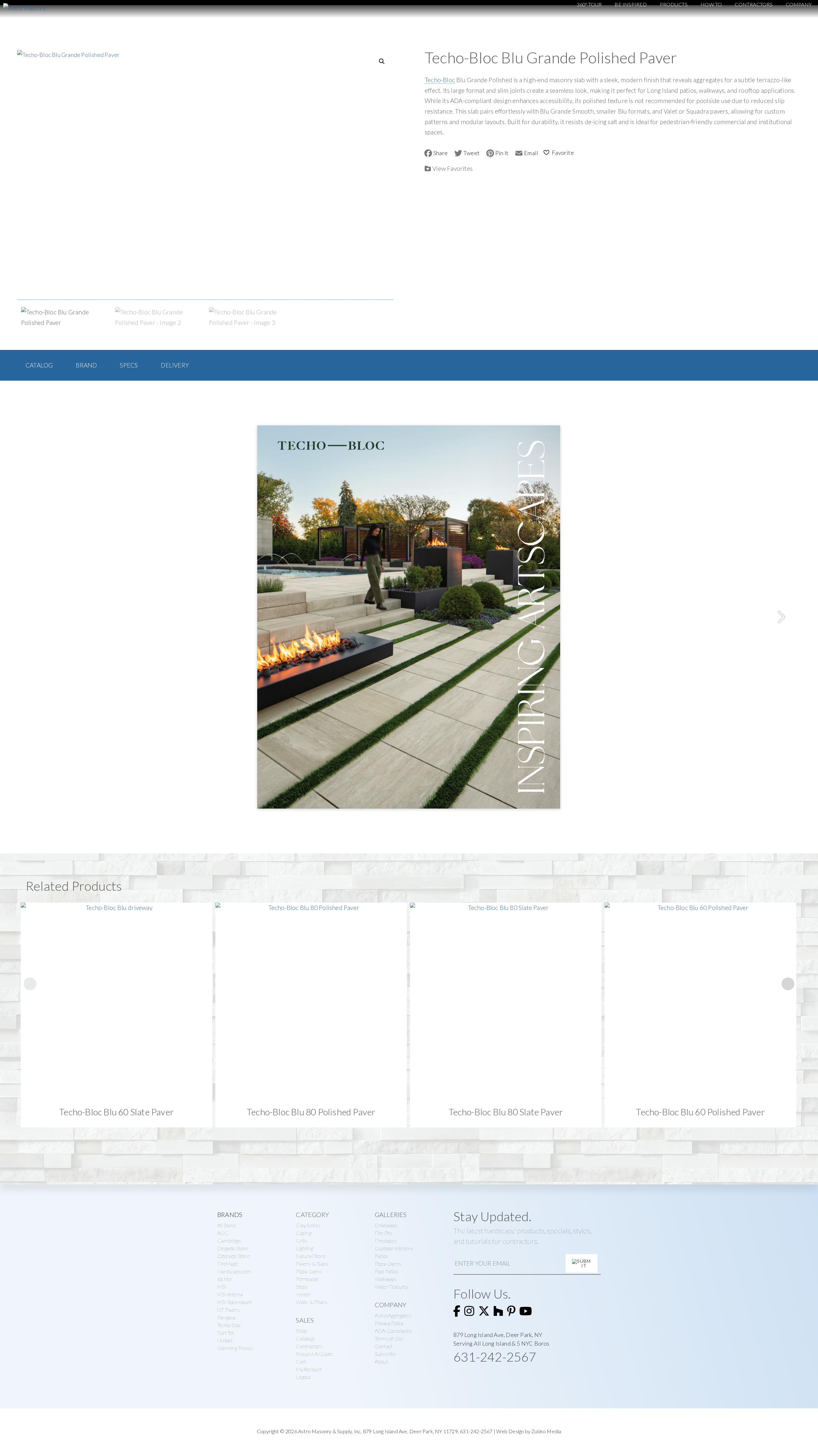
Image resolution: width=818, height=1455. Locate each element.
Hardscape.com (234, 1271)
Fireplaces (386, 1241)
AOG (223, 1233)
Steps (302, 1287)
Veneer (303, 1294)
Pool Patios (386, 1271)
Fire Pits (384, 1233)
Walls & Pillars (311, 1302)
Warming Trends (235, 1348)
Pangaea (226, 1317)
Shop (301, 1331)
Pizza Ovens (309, 1271)
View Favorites (452, 168)
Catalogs (305, 1338)
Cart (301, 1361)
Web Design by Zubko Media (528, 1431)
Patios (381, 1256)
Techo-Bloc (440, 79)
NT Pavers (228, 1310)
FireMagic (228, 1264)
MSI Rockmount (234, 1302)
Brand (86, 365)
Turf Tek (226, 1333)
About (381, 1361)
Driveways (386, 1225)
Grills (301, 1241)
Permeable (307, 1279)
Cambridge (229, 1241)
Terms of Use (389, 1338)
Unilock (225, 1340)
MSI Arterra (230, 1294)
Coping (303, 1233)
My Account (309, 1369)
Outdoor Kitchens (394, 1248)
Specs (129, 365)
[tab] (39, 365)
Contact (383, 1346)
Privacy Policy (389, 1323)
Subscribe (385, 1354)
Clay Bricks (308, 1225)
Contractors (309, 1346)
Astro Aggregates (393, 1315)
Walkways (386, 1279)
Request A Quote (314, 1354)
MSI (221, 1287)
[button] (382, 61)
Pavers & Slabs (312, 1264)
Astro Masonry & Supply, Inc (329, 1431)
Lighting (304, 1248)
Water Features (392, 1287)
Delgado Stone (232, 1248)
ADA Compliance (393, 1331)
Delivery (175, 365)
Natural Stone (311, 1256)
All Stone (226, 1225)
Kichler (224, 1279)
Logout (303, 1377)
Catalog (39, 365)
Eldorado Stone (233, 1256)
